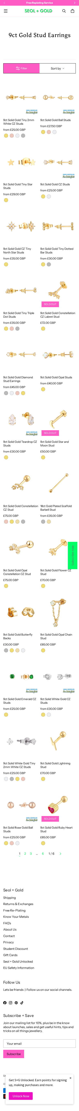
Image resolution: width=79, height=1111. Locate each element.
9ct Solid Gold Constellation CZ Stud (20, 507)
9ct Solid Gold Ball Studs (55, 120)
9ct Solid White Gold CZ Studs (55, 700)
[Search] (64, 10)
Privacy (8, 942)
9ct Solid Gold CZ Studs (55, 184)
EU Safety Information (18, 968)
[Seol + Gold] (38, 11)
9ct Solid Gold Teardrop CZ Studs (20, 443)
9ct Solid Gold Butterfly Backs (17, 636)
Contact (9, 936)
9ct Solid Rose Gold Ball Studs (18, 829)
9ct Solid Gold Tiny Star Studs (17, 186)
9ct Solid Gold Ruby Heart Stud (56, 829)
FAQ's (7, 923)
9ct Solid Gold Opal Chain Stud (56, 636)
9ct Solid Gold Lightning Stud (55, 765)
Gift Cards (10, 955)
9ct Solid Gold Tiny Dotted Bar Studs (56, 250)
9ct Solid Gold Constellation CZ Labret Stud (57, 314)
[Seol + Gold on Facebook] (5, 1003)
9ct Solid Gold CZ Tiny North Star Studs (17, 250)
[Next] (60, 854)
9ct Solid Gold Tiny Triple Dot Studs (18, 314)
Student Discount (15, 949)
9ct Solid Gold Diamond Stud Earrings (18, 379)
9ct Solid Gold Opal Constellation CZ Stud (17, 572)
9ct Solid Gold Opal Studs (56, 377)
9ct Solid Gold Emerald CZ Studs (19, 700)
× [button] (70, 1077)
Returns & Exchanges (18, 904)
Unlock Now (21, 1096)
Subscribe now (73, 556)
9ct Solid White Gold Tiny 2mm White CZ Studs (19, 765)
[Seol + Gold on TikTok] (22, 1003)
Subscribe (14, 1054)
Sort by (56, 68)
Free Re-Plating (14, 910)
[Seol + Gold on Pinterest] (16, 1003)
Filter (24, 68)
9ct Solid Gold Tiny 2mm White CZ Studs (18, 121)
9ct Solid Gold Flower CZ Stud (55, 572)
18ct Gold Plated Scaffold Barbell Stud (56, 507)
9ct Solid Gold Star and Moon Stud (54, 443)
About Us (9, 929)
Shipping (9, 898)
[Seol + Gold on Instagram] (10, 1003)
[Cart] (73, 10)
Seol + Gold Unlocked (18, 961)
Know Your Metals (16, 917)
